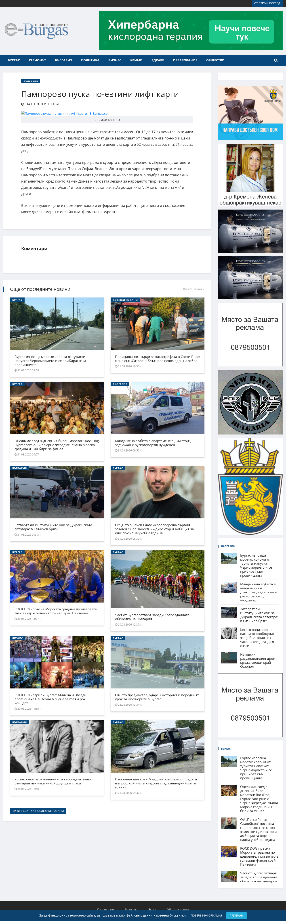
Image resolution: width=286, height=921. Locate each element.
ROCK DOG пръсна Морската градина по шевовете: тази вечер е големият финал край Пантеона (56, 611)
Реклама (131, 909)
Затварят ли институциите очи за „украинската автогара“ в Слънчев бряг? (53, 527)
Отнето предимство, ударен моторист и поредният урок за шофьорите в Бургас (157, 697)
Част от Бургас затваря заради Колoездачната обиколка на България (152, 617)
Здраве (157, 60)
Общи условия (177, 909)
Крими (136, 60)
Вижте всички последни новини (38, 811)
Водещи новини (125, 299)
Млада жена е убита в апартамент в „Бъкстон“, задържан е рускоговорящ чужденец (153, 443)
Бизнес (114, 60)
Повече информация (206, 915)
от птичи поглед (267, 3)
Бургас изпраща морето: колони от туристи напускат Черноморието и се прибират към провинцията (50, 360)
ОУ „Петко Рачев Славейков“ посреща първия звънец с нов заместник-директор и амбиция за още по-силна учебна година (154, 529)
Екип (152, 909)
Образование (185, 60)
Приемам (236, 915)
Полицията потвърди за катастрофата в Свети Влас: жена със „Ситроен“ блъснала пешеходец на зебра (157, 358)
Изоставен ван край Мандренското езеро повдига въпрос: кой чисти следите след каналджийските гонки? (156, 783)
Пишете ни (105, 909)
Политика (90, 60)
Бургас (14, 60)
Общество (215, 60)
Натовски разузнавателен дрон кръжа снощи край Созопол (257, 660)
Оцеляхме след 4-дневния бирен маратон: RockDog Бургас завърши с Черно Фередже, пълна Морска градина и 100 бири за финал (57, 445)
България (63, 60)
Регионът (37, 60)
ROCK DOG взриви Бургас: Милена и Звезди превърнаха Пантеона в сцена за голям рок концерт (50, 699)
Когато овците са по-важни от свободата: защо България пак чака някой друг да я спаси (53, 781)
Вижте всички (193, 289)
